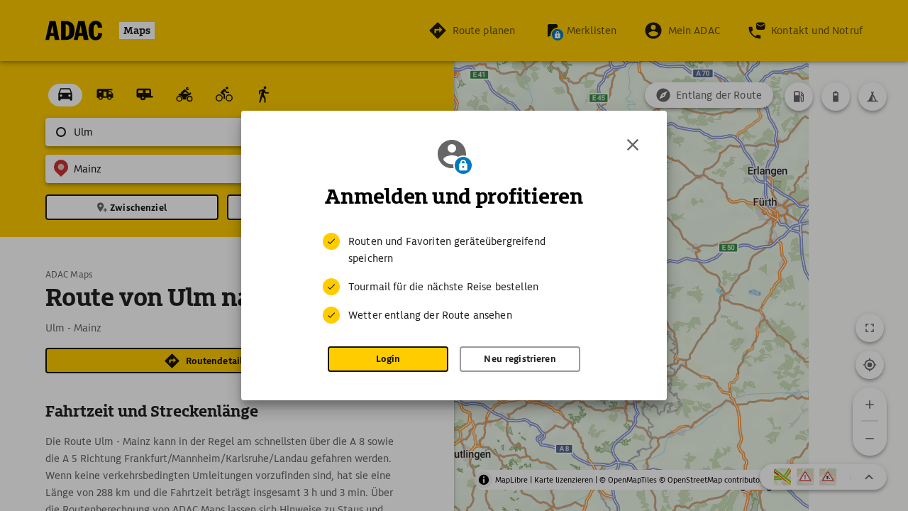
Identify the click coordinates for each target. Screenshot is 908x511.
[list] (454, 278)
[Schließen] (633, 145)
